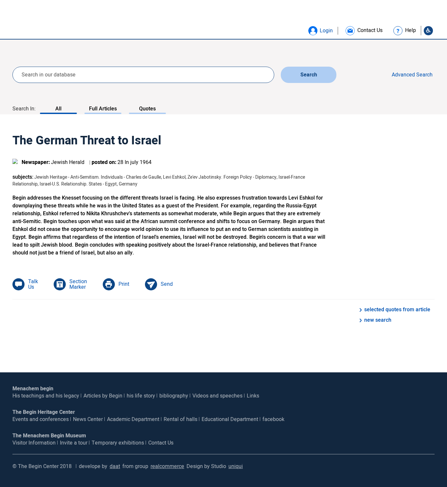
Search (308, 75)
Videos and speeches (217, 396)
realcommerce (167, 466)
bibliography (173, 396)
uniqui (235, 466)
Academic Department (133, 419)
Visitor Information (34, 443)
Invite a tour (73, 443)
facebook (273, 419)
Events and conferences (40, 419)
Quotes (147, 109)
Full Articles (103, 109)
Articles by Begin (102, 396)
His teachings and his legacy (45, 396)
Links (253, 396)
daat (115, 466)
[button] (312, 30)
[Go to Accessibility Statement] (428, 30)
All (58, 109)
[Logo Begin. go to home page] (39, 21)
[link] (364, 30)
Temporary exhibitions (118, 443)
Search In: (24, 109)
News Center (88, 419)
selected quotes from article (397, 310)
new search (377, 320)
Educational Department (230, 419)
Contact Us (160, 443)
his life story (141, 396)
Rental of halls (180, 419)
